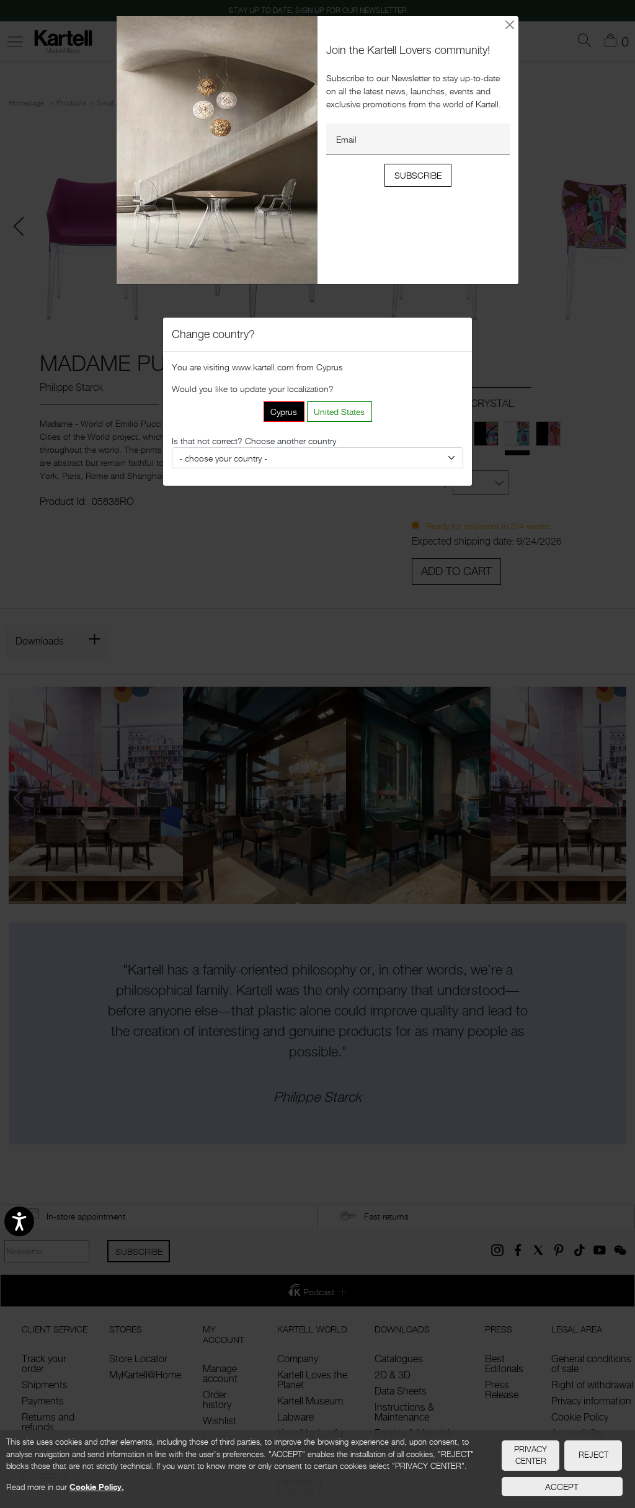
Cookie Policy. (96, 1487)
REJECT (593, 1455)
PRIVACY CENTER (530, 1455)
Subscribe (418, 175)
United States (339, 411)
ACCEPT (562, 1486)
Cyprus (283, 411)
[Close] (510, 24)
